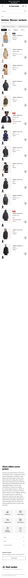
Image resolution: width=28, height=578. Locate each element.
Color (22, 29)
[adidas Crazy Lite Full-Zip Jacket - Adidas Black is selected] (2, 190)
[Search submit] (25, 11)
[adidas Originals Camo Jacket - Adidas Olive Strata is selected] (2, 108)
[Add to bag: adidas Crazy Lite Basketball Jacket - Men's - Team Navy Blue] (25, 139)
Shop (5, 541)
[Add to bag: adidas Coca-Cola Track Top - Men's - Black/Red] (25, 237)
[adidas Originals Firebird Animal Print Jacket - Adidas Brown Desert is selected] (2, 44)
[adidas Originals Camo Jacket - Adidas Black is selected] (2, 92)
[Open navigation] (5, 6)
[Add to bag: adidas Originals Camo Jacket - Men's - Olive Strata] (25, 105)
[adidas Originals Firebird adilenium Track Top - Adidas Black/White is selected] (2, 257)
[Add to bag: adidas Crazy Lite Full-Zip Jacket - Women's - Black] (25, 187)
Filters (3, 29)
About (5, 537)
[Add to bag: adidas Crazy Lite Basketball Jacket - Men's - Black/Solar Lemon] (25, 155)
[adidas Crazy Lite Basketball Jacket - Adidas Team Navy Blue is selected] (2, 143)
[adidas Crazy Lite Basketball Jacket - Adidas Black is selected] (2, 174)
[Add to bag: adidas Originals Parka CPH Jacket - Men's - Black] (25, 221)
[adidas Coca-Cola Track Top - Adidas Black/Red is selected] (2, 241)
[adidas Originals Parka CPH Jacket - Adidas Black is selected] (2, 225)
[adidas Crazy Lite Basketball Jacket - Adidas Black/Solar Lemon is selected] (2, 159)
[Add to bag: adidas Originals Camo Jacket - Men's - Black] (25, 89)
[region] (14, 2)
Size (9, 29)
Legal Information (8, 545)
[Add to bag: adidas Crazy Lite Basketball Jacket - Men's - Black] (25, 171)
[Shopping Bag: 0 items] (25, 6)
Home (2, 16)
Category (16, 29)
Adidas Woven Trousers (8, 26)
